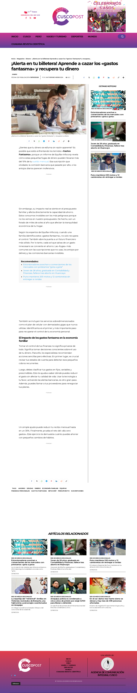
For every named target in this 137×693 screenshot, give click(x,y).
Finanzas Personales (20, 491)
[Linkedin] (108, 77)
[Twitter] (30, 18)
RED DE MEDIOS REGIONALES (101, 108)
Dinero (28, 59)
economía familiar (50, 488)
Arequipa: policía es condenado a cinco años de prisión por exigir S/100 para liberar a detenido (68, 601)
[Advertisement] (49, 190)
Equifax (63, 488)
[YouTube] (34, 18)
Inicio (13, 59)
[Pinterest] (103, 77)
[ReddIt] (113, 77)
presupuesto (64, 491)
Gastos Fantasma (39, 491)
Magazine (20, 59)
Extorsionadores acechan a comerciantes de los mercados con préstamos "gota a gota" (47, 265)
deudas (30, 488)
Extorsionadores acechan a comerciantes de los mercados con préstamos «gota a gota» (107, 114)
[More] (123, 77)
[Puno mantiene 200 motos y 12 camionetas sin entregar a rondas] (108, 163)
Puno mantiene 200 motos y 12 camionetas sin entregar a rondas (106, 176)
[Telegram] (99, 77)
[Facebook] (26, 18)
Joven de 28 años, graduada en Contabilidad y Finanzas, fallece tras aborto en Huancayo (46, 271)
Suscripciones (77, 491)
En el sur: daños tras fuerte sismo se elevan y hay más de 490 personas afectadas (106, 601)
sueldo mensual (41, 161)
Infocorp (52, 491)
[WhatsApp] (94, 77)
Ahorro (21, 488)
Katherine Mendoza (54, 77)
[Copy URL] (118, 77)
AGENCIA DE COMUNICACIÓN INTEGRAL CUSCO (107, 674)
